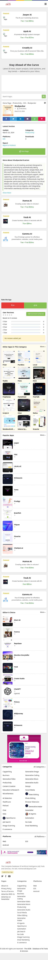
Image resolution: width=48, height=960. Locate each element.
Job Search (7, 822)
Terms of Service (7, 891)
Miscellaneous (8, 793)
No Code (28, 822)
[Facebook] (5, 876)
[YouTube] (9, 876)
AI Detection (7, 798)
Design (28, 786)
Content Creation (9, 786)
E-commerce (7, 829)
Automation (29, 818)
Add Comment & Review (36, 314)
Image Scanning (9, 826)
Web (4, 841)
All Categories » (39, 767)
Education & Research (11, 790)
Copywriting (7, 772)
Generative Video (9, 779)
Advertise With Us (8, 894)
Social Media (30, 790)
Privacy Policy (6, 888)
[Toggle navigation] (45, 4)
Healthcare (7, 802)
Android (6, 845)
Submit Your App (7, 872)
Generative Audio (31, 783)
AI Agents (32, 814)
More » (42, 346)
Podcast (5, 805)
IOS (24, 103)
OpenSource (10, 818)
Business (6, 775)
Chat (4, 810)
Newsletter (29, 810)
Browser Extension (32, 802)
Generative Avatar (35, 806)
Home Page (7, 103)
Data (4, 814)
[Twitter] (2, 876)
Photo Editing (30, 798)
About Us (4, 886)
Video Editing (33, 794)
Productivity (17, 103)
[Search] (44, 96)
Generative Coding (32, 775)
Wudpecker (32, 103)
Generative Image (32, 772)
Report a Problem (9, 145)
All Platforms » (40, 836)
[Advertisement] (24, 273)
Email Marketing (31, 826)
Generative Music (31, 779)
